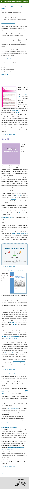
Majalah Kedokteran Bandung (8, 142)
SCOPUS (17, 112)
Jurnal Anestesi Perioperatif (8, 373)
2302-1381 (12, 322)
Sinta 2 (21, 212)
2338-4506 (14, 324)
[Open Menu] (1, 1)
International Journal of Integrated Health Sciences (13, 270)
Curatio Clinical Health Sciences (9, 427)
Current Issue (12, 134)
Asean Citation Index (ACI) (19, 361)
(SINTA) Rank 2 (15, 110)
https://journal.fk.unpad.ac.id (8, 23)
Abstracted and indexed (7, 217)
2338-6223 (13, 199)
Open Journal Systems (7, 473)
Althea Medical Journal (7, 85)
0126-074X (18, 195)
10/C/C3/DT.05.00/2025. (11, 338)
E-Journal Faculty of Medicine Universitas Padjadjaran (16, 1)
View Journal (4, 134)
